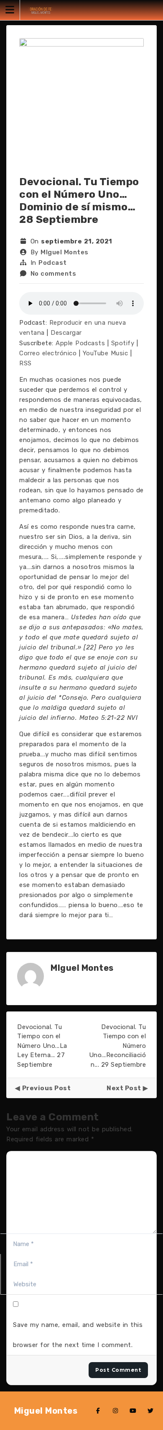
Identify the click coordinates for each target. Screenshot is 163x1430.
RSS (25, 363)
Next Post (124, 1088)
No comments (53, 273)
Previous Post (46, 1088)
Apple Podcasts (80, 343)
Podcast (52, 262)
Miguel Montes (46, 1411)
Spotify (123, 343)
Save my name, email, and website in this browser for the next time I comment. (78, 1335)
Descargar (66, 332)
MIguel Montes (65, 252)
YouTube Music (105, 353)
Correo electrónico (47, 353)
